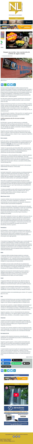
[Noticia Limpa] (16, 8)
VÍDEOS (16, 384)
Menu (16, 18)
